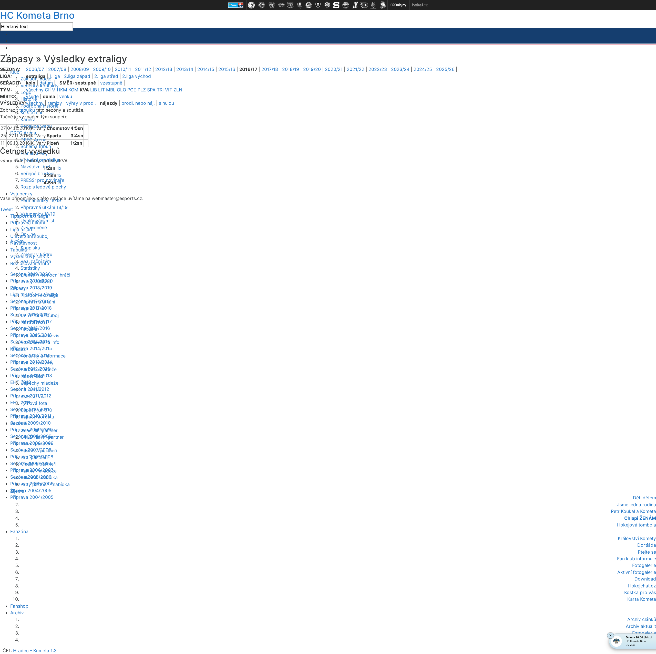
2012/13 (163, 69)
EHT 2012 (20, 382)
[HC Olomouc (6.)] (299, 5)
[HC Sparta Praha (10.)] (336, 5)
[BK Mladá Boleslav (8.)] (318, 5)
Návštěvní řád (35, 166)
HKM (62, 89)
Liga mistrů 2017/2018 (33, 294)
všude (32, 96)
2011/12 (143, 69)
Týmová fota (33, 403)
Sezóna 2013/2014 (30, 355)
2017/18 (269, 69)
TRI (160, 89)
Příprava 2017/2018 (31, 308)
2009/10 (102, 69)
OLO (121, 89)
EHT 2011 (20, 402)
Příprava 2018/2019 (31, 287)
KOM (73, 89)
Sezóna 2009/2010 (30, 423)
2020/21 (334, 69)
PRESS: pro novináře (42, 180)
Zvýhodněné (33, 227)
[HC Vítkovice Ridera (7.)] (308, 5)
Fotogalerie (644, 633)
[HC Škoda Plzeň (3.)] (271, 5)
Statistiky (30, 268)
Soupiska (30, 247)
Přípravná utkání (27, 222)
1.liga (54, 76)
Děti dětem (644, 497)
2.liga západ (77, 76)
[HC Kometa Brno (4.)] (281, 5)
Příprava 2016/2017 (31, 321)
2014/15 (205, 69)
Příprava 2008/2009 (32, 443)
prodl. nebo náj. (138, 103)
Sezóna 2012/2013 (30, 369)
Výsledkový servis (29, 256)
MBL (111, 89)
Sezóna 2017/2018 (30, 301)
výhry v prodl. (81, 103)
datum (46, 83)
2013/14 (184, 69)
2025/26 (445, 69)
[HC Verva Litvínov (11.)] (345, 5)
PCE (131, 89)
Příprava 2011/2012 (30, 395)
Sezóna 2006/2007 (30, 463)
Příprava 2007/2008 (31, 456)
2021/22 (355, 69)
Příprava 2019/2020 (31, 280)
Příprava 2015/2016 (31, 335)
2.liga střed (106, 76)
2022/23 (377, 69)
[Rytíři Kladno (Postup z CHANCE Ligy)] (373, 5)
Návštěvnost (23, 243)
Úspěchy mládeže (39, 383)
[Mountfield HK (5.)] (290, 5)
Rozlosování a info (29, 263)
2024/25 (423, 69)
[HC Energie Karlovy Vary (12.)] (355, 5)
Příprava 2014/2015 (31, 348)
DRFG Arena (33, 139)
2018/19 (290, 69)
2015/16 (226, 69)
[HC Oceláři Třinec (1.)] (251, 5)
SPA (151, 89)
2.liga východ (136, 76)
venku (65, 96)
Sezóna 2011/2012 (29, 389)
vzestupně (111, 83)
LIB (93, 89)
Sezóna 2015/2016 (30, 328)
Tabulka (18, 249)
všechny (35, 89)
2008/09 (79, 69)
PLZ (142, 89)
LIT (101, 89)
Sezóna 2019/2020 (30, 274)
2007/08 (57, 69)
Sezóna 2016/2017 (30, 314)
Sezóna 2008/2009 (31, 436)
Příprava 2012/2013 (31, 375)
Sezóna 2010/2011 (29, 409)
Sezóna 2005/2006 (31, 477)
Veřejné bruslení (37, 173)
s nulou (166, 103)
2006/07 (35, 69)
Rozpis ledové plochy (43, 186)
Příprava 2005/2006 (32, 483)
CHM (50, 89)
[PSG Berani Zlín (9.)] (327, 5)
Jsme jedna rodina (636, 504)
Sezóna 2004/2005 (31, 490)
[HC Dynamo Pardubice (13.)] (364, 5)
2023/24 (400, 69)
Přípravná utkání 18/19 (44, 207)
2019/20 (312, 69)
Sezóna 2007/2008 (30, 449)
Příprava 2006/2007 (31, 470)
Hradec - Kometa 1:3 (35, 650)
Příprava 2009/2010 (31, 429)
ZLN (177, 89)
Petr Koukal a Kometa (633, 511)
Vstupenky (21, 193)
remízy (55, 103)
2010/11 (123, 69)
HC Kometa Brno (37, 15)
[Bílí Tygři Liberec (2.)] (261, 5)
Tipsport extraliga (29, 216)
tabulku (27, 110)
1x (59, 168)
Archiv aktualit (641, 626)
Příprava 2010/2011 (30, 416)
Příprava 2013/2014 (31, 362)
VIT (168, 89)
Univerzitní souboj (29, 236)
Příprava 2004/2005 (32, 497)
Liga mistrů (22, 229)
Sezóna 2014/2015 (30, 341)
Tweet (6, 209)
